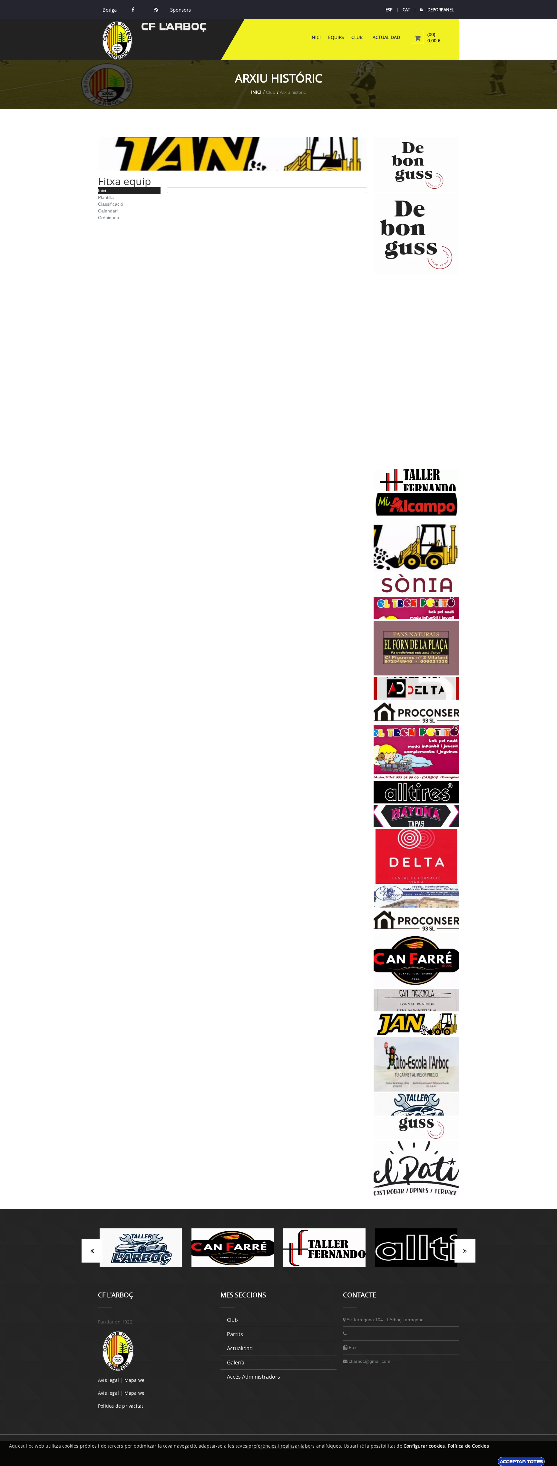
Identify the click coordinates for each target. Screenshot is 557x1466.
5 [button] (293, 1270)
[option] (143, 1251)
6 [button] (302, 1270)
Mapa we (134, 1380)
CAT (406, 10)
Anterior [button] (92, 1251)
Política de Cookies (468, 1446)
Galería (235, 1362)
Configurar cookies (424, 1446)
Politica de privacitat (120, 1406)
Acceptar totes (521, 1461)
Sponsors (180, 9)
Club (358, 37)
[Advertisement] (416, 371)
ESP (389, 10)
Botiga (110, 9)
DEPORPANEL (440, 10)
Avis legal (108, 1380)
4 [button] (283, 1270)
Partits (235, 1334)
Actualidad (386, 37)
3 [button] (273, 1270)
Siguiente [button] (464, 1251)
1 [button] (254, 1270)
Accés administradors (253, 1376)
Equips (336, 37)
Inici (315, 37)
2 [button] (264, 1270)
